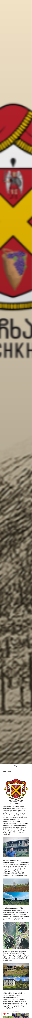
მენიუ (16, 766)
